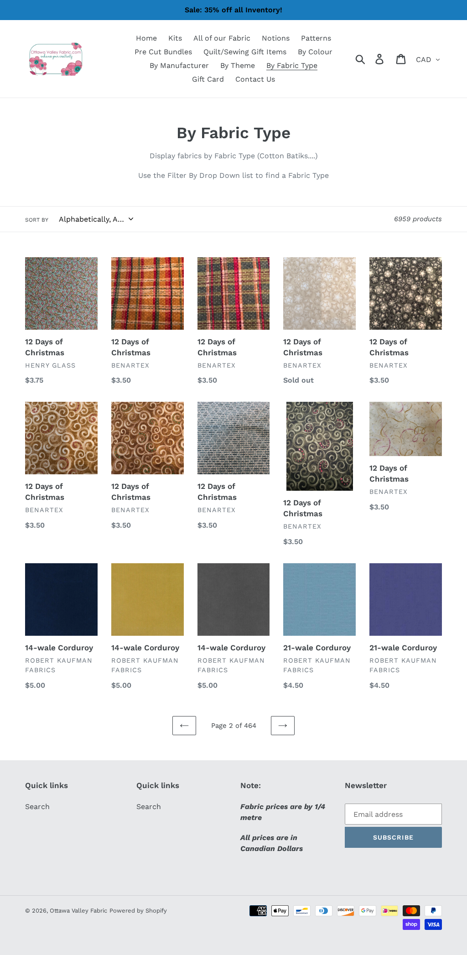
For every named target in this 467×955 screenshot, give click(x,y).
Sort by (36, 220)
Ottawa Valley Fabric (78, 910)
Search (37, 806)
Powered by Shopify (138, 910)
